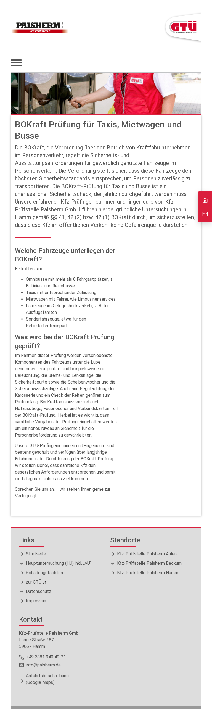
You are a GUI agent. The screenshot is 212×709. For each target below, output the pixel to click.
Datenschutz (38, 591)
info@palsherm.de (43, 665)
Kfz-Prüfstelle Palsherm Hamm (147, 572)
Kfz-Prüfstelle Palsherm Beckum (149, 563)
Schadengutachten (44, 572)
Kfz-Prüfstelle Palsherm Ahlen (147, 553)
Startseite (36, 553)
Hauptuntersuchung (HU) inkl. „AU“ (58, 563)
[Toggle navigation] (16, 63)
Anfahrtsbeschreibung (47, 679)
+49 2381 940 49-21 (46, 657)
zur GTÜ (33, 582)
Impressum (36, 600)
